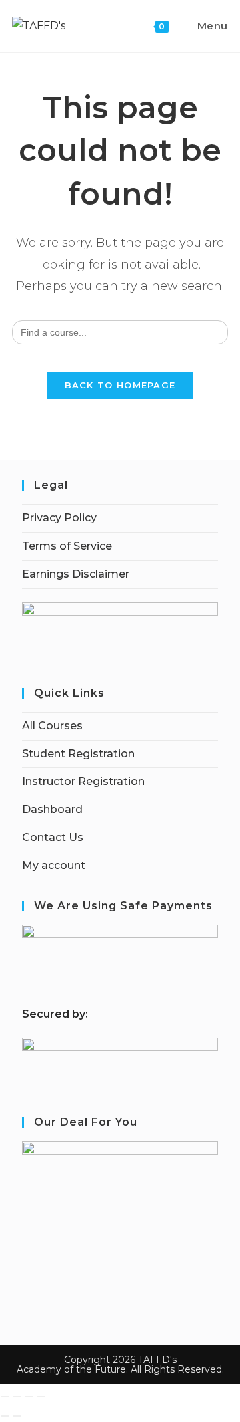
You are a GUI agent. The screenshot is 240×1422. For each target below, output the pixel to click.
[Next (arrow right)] (16, 1416)
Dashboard (52, 809)
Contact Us (52, 837)
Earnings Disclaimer (75, 574)
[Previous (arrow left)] (4, 1416)
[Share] (28, 1396)
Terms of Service (67, 546)
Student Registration (78, 753)
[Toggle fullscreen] (16, 1396)
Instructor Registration (83, 781)
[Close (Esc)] (40, 1396)
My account (53, 865)
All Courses (52, 725)
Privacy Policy (59, 517)
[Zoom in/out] (4, 1396)
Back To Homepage (120, 385)
